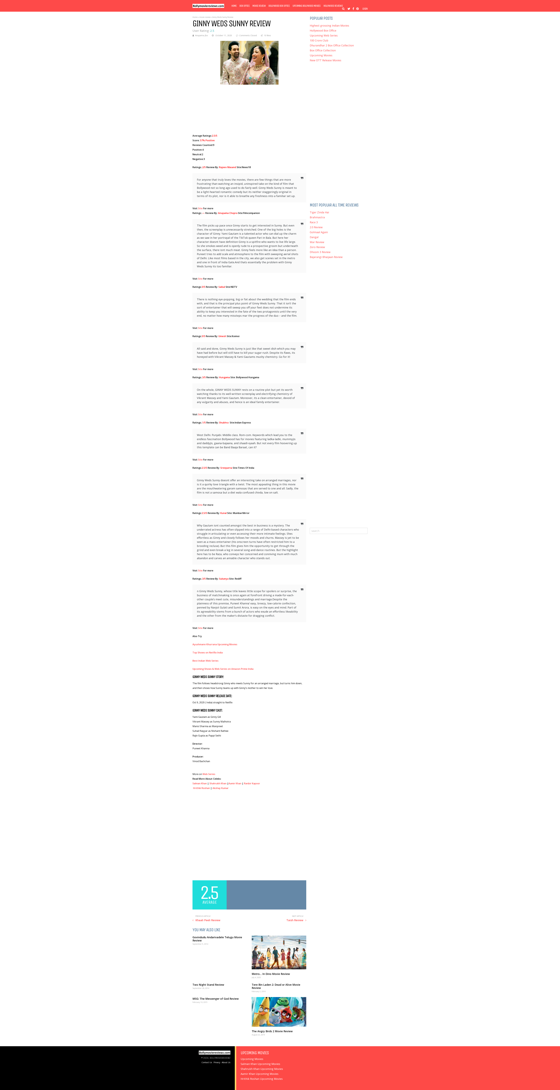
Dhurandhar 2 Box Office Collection (332, 45)
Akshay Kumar (220, 788)
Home (234, 5)
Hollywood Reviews (333, 5)
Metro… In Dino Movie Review (271, 974)
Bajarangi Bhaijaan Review (326, 257)
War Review (317, 242)
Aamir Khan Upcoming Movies (259, 1074)
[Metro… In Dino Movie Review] (279, 952)
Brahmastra (317, 217)
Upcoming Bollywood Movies (307, 5)
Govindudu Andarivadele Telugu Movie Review (217, 938)
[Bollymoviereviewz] (208, 7)
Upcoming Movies (321, 55)
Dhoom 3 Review (320, 252)
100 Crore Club (319, 40)
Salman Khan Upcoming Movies (260, 1064)
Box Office (244, 5)
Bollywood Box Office (279, 5)
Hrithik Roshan (201, 788)
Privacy (217, 1062)
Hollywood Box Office (323, 30)
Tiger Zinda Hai (319, 212)
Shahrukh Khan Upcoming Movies (262, 1069)
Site (200, 208)
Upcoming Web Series (324, 35)
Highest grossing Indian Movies (329, 25)
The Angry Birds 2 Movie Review (272, 1031)
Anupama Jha (201, 35)
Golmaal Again (319, 232)
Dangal (314, 237)
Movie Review (259, 5)
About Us (226, 1062)
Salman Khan (199, 783)
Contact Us (207, 1062)
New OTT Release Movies (325, 60)
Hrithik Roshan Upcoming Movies (262, 1079)
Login (365, 8)
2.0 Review (316, 227)
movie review (204, 17)
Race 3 (314, 222)
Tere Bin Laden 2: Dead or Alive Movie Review (276, 986)
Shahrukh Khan (217, 783)
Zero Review (317, 247)
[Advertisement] (249, 109)
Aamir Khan (235, 783)
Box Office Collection (323, 50)
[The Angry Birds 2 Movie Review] (279, 1012)
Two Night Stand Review (208, 984)
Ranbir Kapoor (252, 783)
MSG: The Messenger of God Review (215, 998)
